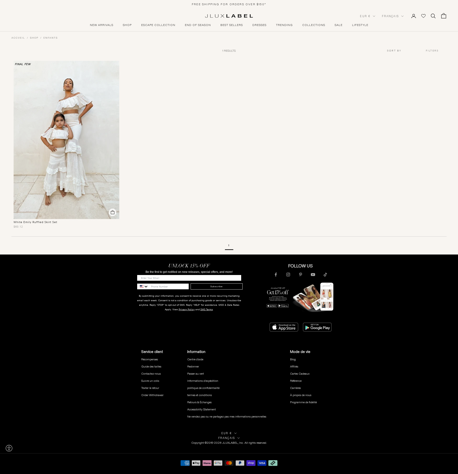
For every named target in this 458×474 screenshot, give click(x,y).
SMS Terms (206, 309)
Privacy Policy (187, 309)
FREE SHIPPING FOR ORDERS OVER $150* (229, 4)
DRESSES (259, 25)
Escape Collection (158, 25)
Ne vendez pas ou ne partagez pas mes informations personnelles (226, 416)
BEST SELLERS (231, 25)
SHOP (127, 25)
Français (390, 16)
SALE (339, 25)
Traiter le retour (150, 388)
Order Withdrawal (152, 395)
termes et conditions (199, 395)
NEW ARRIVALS (101, 25)
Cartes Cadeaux (300, 373)
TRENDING (284, 25)
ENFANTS (50, 37)
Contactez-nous (151, 373)
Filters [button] (432, 50)
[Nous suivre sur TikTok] (325, 274)
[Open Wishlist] (423, 16)
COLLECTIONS (313, 25)
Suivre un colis (150, 380)
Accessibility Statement (201, 409)
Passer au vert (195, 373)
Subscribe (216, 286)
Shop (34, 37)
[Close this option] (9, 448)
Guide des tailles (151, 366)
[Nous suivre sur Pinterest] (300, 274)
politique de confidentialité (203, 388)
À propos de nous (300, 395)
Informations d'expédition (202, 380)
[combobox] (402, 51)
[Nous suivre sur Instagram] (288, 274)
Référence (296, 380)
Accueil (18, 37)
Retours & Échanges (199, 402)
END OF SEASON (198, 25)
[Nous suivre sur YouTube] (313, 274)
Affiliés (294, 366)
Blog (293, 359)
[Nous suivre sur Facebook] (275, 274)
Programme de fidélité (303, 402)
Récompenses (149, 359)
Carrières (295, 388)
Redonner (193, 366)
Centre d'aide (195, 359)
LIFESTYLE (360, 25)
